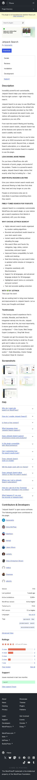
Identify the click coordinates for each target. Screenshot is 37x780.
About (4, 699)
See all (32, 667)
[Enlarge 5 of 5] (15, 390)
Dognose (9, 574)
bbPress (6, 740)
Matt (4, 737)
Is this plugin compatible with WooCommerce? (10, 444)
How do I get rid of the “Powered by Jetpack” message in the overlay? (15, 489)
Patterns (23, 710)
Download (6, 50)
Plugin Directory (7, 9)
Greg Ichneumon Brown (14, 561)
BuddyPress (7, 744)
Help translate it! (18, 16)
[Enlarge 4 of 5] (32, 379)
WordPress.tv (8, 727)
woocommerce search (27, 627)
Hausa (9, 753)
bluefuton (9, 534)
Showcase (23, 699)
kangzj (8, 540)
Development (9, 74)
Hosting (5, 706)
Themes (22, 702)
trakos (8, 568)
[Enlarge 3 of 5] (15, 379)
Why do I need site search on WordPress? (10, 409)
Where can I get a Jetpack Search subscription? (11, 481)
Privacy (4, 710)
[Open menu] (34, 3)
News (4, 702)
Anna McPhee (11, 527)
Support (7, 79)
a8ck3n (9, 581)
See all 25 (32, 614)
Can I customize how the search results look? (10, 452)
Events (22, 720)
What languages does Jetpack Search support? (11, 429)
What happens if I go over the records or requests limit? (12, 496)
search (32, 623)
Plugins (22, 706)
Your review (6, 667)
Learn (4, 716)
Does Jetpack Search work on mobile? (10, 460)
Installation (8, 69)
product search (24, 623)
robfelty (9, 554)
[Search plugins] (23, 23)
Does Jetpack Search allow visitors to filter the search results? (14, 473)
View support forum (9, 687)
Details (6, 58)
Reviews (7, 63)
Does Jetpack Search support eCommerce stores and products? (14, 437)
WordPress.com (8, 733)
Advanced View (7, 633)
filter (33, 619)
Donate (23, 723)
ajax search (26, 619)
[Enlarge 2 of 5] (32, 367)
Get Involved (24, 716)
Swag (23, 727)
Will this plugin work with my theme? (15, 467)
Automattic (8, 45)
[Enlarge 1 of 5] (15, 367)
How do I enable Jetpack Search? (14, 416)
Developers (6, 723)
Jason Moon (10, 547)
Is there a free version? (10, 423)
